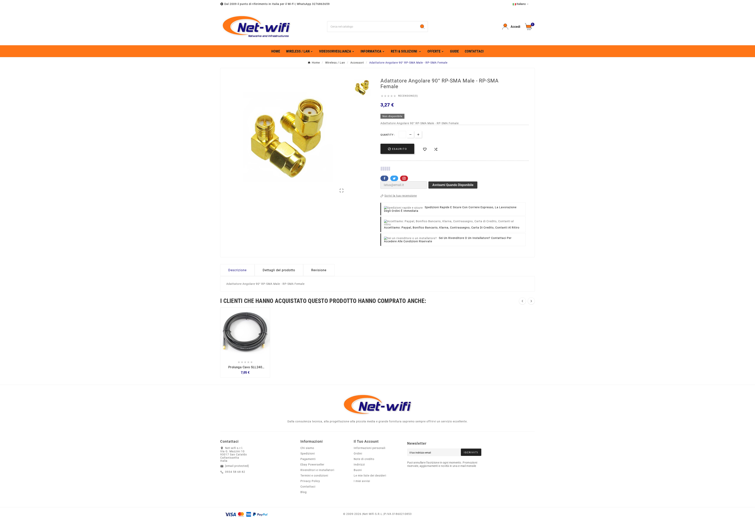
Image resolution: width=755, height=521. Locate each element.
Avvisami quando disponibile (452, 185)
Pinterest (404, 178)
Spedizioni (307, 453)
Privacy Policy (310, 481)
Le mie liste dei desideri (370, 475)
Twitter (394, 178)
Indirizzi (359, 464)
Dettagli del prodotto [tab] (279, 270)
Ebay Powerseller (312, 464)
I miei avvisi (362, 481)
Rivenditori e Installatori (317, 470)
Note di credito (364, 459)
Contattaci (307, 486)
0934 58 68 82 (235, 471)
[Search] (422, 26)
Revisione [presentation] (318, 270)
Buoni (358, 470)
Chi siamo (307, 448)
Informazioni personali (369, 448)
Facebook (384, 178)
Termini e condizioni (314, 475)
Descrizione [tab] (237, 270)
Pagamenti (308, 459)
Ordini (358, 453)
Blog (303, 492)
